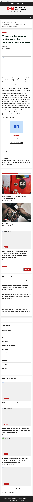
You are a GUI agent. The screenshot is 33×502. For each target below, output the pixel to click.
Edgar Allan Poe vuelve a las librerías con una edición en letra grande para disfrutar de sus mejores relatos (15, 287)
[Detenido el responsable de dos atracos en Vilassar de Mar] (16, 212)
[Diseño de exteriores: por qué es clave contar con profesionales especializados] (16, 476)
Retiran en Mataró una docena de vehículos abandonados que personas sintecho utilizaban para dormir (16, 311)
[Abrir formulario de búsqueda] (30, 17)
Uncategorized (6, 372)
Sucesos (5, 32)
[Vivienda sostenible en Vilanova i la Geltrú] (16, 391)
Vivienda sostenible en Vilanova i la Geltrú (14, 281)
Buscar (4, 265)
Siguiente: (16, 161)
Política (4, 360)
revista (5, 200)
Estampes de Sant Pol (8, 345)
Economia (5, 341)
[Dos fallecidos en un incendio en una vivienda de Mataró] (16, 184)
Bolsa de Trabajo (7, 330)
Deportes (5, 338)
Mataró (4, 353)
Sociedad (5, 364)
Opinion (4, 357)
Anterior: (15, 152)
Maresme (6, 46)
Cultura (4, 334)
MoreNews (12, 500)
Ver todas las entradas (16, 142)
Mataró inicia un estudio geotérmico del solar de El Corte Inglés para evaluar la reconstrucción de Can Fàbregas (16, 296)
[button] (2, 17)
